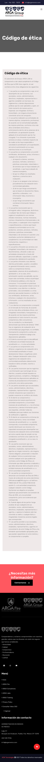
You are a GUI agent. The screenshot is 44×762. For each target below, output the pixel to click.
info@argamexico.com (32, 2)
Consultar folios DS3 (10, 706)
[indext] (14, 11)
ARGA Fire (6, 684)
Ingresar (7, 711)
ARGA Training (8, 698)
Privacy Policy (7, 702)
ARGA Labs (7, 693)
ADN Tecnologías (8, 757)
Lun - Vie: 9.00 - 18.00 (12, 2)
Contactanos (21, 583)
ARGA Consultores (9, 689)
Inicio (4, 680)
